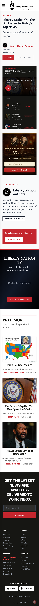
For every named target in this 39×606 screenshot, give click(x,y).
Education (24, 546)
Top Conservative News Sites (10, 558)
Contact (6, 540)
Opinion (24, 537)
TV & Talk (24, 543)
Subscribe (19, 515)
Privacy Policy (8, 546)
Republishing (7, 543)
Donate (23, 560)
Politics (23, 534)
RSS (32, 71)
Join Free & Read (19, 170)
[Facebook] (18, 602)
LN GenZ (6, 571)
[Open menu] (4, 6)
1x (26, 88)
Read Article (29, 106)
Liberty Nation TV (9, 562)
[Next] (20, 88)
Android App (25, 569)
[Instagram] (25, 602)
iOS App (24, 566)
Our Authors (7, 537)
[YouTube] (21, 602)
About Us (6, 534)
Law (22, 549)
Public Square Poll (27, 563)
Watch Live (7, 565)
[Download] (31, 88)
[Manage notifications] (34, 602)
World (23, 540)
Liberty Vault (7, 568)
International (7, 574)
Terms (5, 549)
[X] (14, 602)
